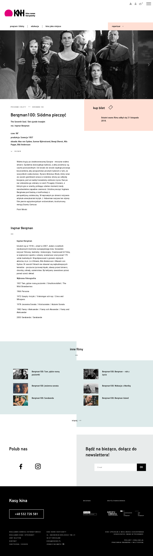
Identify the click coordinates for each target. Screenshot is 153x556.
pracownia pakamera (121, 542)
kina (21, 535)
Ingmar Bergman (22, 126)
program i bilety (17, 26)
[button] (148, 65)
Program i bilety (18, 107)
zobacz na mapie (54, 544)
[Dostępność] (130, 4)
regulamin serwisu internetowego (25, 532)
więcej (74, 420)
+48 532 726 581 (26, 514)
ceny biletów (15, 538)
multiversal (138, 542)
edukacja (35, 26)
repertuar (116, 26)
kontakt (13, 541)
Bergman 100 (38, 107)
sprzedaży (29, 535)
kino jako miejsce (53, 26)
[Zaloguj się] (136, 4)
